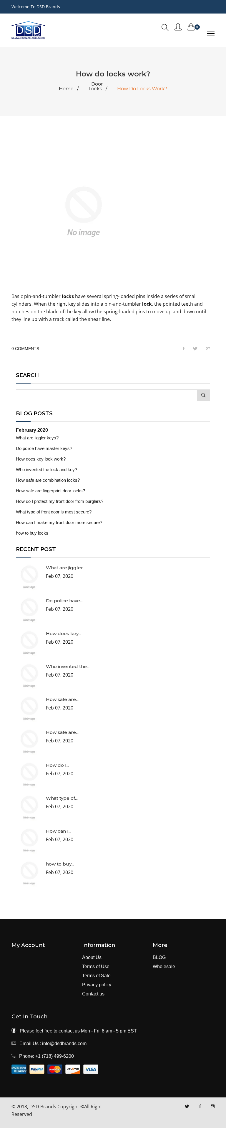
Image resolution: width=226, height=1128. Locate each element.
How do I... (57, 765)
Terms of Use (95, 966)
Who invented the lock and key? (46, 469)
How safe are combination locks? (48, 480)
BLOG (159, 957)
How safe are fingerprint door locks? (50, 490)
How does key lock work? (41, 458)
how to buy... (60, 864)
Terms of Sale (96, 975)
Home (66, 88)
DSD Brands (42, 1106)
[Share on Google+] (208, 349)
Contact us (93, 994)
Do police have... (64, 600)
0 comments (25, 348)
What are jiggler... (66, 567)
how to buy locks (32, 532)
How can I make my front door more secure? (59, 522)
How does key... (63, 633)
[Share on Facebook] (184, 349)
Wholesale (164, 966)
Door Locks (96, 86)
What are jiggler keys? (37, 437)
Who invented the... (67, 666)
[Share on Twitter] (195, 349)
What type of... (62, 798)
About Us (92, 957)
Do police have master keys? (44, 448)
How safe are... (62, 699)
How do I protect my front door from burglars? (59, 501)
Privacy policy (96, 985)
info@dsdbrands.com (64, 1043)
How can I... (58, 831)
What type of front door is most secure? (54, 511)
